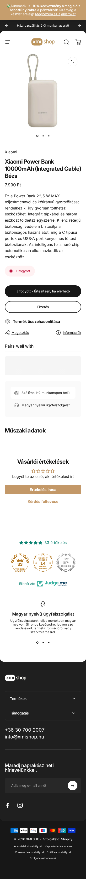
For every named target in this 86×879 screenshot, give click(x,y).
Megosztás (20, 332)
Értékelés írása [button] (43, 489)
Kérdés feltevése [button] (43, 501)
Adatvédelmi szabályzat (28, 846)
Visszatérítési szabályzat (29, 852)
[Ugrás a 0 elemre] (37, 136)
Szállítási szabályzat (59, 852)
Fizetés (43, 307)
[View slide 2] (43, 642)
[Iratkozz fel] (72, 785)
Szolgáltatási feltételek (43, 858)
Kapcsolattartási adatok (58, 846)
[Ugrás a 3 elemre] (49, 136)
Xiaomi (11, 152)
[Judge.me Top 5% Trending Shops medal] (65, 562)
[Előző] (6, 25)
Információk (72, 332)
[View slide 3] (49, 642)
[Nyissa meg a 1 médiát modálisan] (72, 61)
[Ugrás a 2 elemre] (43, 136)
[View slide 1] (37, 642)
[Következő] (79, 25)
